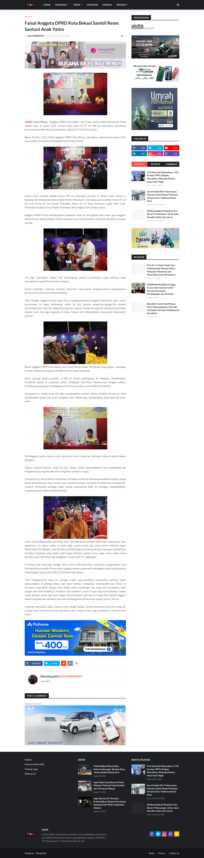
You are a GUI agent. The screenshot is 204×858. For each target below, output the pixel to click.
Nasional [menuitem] (61, 4)
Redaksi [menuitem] (121, 4)
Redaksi (28, 759)
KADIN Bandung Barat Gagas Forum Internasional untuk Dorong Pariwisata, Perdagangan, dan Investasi (161, 289)
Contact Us (174, 853)
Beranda (28, 16)
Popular (139, 164)
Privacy (161, 853)
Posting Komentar (33, 704)
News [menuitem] (76, 4)
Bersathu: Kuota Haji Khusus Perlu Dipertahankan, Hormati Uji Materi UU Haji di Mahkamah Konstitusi (163, 308)
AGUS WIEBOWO (70, 676)
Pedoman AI (30, 773)
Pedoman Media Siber (35, 764)
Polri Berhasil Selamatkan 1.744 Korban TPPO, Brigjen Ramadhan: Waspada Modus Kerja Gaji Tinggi (163, 177)
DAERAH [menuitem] (107, 4)
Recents (155, 164)
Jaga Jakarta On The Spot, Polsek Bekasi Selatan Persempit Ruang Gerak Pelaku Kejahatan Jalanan (110, 803)
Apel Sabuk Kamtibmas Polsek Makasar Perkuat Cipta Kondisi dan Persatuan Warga (109, 785)
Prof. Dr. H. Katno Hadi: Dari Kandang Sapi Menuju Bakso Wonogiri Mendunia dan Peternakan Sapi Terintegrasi (161, 270)
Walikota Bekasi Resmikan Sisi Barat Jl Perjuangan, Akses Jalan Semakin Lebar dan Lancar (163, 213)
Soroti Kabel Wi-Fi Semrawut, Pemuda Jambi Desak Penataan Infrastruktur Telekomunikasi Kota (162, 196)
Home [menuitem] (47, 4)
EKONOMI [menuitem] (92, 4)
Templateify (41, 853)
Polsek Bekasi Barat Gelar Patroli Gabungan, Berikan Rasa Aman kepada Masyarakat (109, 769)
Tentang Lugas (31, 769)
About (151, 853)
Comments (171, 164)
